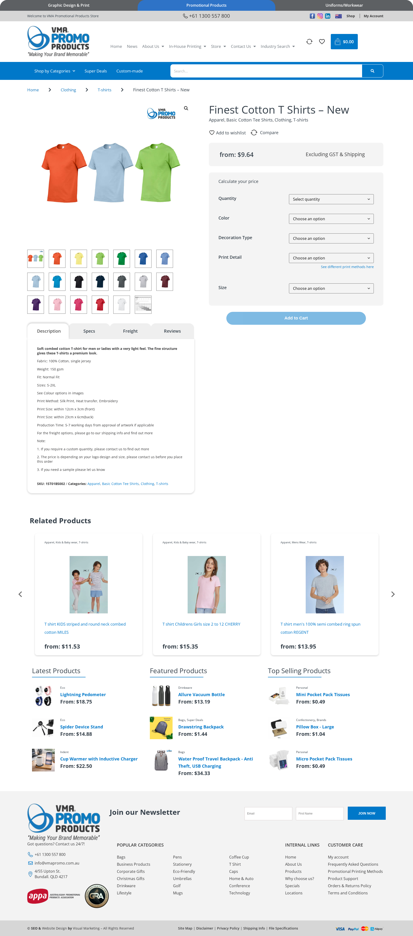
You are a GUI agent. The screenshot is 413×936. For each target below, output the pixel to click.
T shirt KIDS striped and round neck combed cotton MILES (85, 628)
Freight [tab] (130, 331)
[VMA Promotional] (338, 16)
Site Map (185, 928)
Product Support (343, 878)
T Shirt (235, 864)
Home (116, 46)
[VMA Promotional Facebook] (312, 16)
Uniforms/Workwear (344, 5)
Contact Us (241, 46)
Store (216, 46)
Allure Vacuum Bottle (201, 694)
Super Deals (96, 71)
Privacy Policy (228, 928)
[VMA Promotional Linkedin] (327, 16)
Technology (239, 893)
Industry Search (275, 46)
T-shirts (104, 90)
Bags (121, 857)
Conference (239, 885)
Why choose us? (299, 878)
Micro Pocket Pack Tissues (324, 759)
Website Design (54, 928)
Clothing (68, 90)
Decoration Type (235, 237)
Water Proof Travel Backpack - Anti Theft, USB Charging (215, 762)
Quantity (227, 198)
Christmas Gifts (131, 878)
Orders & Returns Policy (349, 885)
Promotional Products (206, 5)
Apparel (93, 483)
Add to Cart (296, 318)
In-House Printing (185, 46)
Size (222, 287)
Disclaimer (204, 928)
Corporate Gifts (131, 871)
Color (223, 218)
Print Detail (230, 257)
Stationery (182, 864)
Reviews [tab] (172, 331)
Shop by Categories (52, 71)
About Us (150, 46)
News (132, 46)
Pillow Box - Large (315, 727)
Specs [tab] (89, 331)
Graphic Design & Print (68, 5)
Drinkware (126, 885)
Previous (20, 594)
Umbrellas (182, 878)
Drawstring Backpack (201, 727)
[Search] (372, 71)
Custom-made (129, 71)
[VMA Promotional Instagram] (320, 16)
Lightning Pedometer (83, 694)
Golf (176, 885)
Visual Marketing (86, 928)
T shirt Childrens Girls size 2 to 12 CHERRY (201, 624)
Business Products (133, 864)
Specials (292, 885)
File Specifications (283, 928)
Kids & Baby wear (66, 542)
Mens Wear (299, 542)
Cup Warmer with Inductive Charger (99, 759)
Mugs (178, 893)
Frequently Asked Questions (353, 864)
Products (293, 871)
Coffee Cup (239, 857)
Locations (294, 893)
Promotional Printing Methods (355, 871)
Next (393, 594)
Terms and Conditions (348, 893)
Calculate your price (238, 181)
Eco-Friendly (184, 871)
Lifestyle (124, 893)
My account (338, 857)
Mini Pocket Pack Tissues (323, 694)
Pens (177, 857)
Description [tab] (49, 331)
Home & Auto (241, 878)
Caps (233, 871)
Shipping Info (254, 928)
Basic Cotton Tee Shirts (120, 483)
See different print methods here (347, 266)
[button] (186, 108)
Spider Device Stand (81, 727)
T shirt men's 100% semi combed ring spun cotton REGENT (320, 628)
